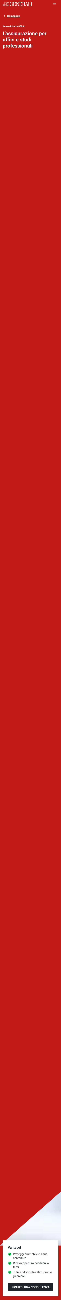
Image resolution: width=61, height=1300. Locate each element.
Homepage (13, 15)
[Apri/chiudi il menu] (54, 4)
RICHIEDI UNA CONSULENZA (31, 1287)
